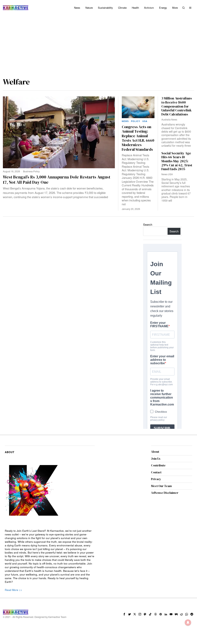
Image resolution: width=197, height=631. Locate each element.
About (155, 452)
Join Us (155, 459)
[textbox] (50, 556)
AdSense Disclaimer (164, 493)
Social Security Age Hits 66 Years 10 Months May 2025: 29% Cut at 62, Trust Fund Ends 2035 (176, 161)
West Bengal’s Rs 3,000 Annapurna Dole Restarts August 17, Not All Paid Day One (56, 179)
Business (28, 171)
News (125, 121)
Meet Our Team (161, 486)
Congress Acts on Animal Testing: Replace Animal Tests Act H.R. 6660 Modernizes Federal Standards (138, 138)
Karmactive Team (57, 616)
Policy (36, 171)
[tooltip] (124, 614)
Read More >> (13, 590)
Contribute (158, 465)
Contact (156, 472)
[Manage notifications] (188, 622)
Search (147, 224)
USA (144, 121)
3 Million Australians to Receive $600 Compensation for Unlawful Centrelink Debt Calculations (176, 106)
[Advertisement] (98, 44)
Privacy (156, 479)
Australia (166, 119)
